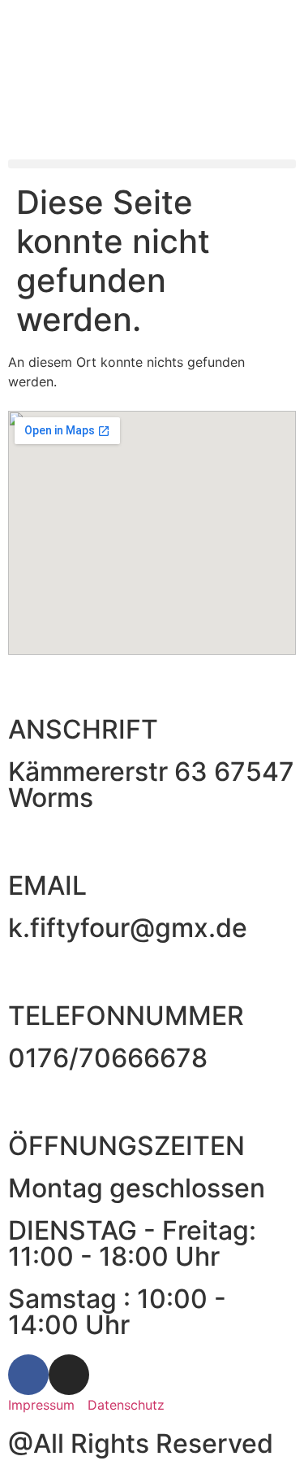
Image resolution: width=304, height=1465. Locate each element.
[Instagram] (69, 1374)
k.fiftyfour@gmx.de (127, 928)
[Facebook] (28, 1374)
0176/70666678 (108, 1058)
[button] (152, 163)
